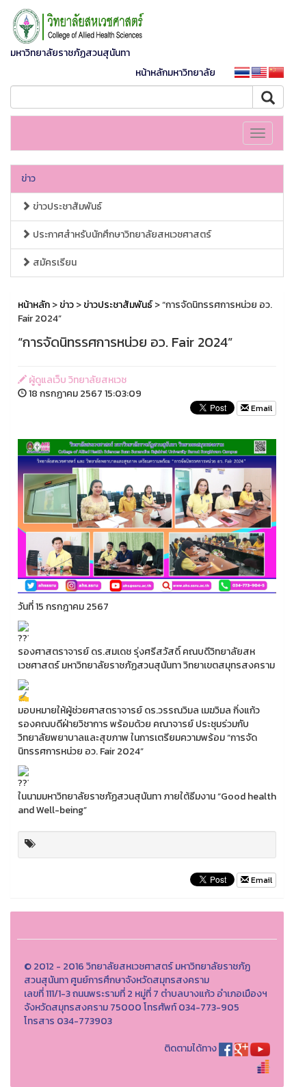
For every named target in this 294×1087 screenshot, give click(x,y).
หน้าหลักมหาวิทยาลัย (175, 73)
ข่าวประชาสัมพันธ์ (66, 206)
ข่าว (28, 178)
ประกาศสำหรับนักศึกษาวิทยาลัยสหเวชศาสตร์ (121, 234)
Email (260, 408)
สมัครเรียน (54, 262)
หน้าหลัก (34, 305)
